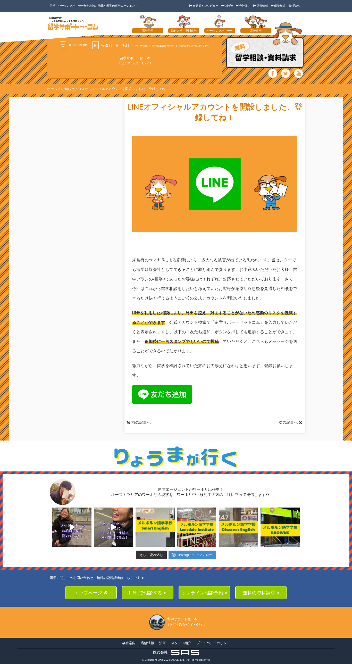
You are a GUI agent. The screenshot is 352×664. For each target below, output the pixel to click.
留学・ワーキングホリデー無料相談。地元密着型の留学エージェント (94, 5)
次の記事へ (289, 422)
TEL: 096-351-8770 (135, 63)
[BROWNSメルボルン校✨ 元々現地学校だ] (280, 527)
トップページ (88, 593)
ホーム (52, 89)
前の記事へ (140, 422)
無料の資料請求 (259, 593)
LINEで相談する (146, 593)
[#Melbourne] (113, 527)
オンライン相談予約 (202, 593)
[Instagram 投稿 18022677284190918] (71, 527)
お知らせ (67, 89)
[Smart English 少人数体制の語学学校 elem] (155, 527)
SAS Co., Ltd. (178, 659)
